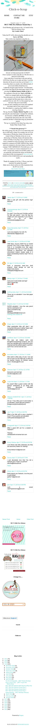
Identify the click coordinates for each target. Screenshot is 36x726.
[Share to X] (29, 183)
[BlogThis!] (27, 183)
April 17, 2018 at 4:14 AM (19, 197)
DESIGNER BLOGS (23, 724)
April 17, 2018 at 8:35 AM (23, 292)
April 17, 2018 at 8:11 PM (20, 458)
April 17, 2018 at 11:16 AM (22, 354)
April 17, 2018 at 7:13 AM (20, 278)
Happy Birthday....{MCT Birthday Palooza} (17, 692)
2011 (5, 709)
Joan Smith (10, 241)
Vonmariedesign (12, 209)
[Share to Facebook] (30, 183)
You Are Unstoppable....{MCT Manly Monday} (18, 681)
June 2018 (9, 675)
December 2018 (10, 665)
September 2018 (10, 670)
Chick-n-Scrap (18, 9)
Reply (9, 204)
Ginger (9, 324)
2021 (6, 659)
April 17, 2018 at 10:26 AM (22, 338)
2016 (6, 701)
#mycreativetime (27, 154)
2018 (6, 664)
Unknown (10, 370)
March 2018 (9, 694)
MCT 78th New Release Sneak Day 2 (16, 689)
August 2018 (9, 672)
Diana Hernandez (12, 228)
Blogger (21, 715)
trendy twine (15, 187)
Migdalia (10, 304)
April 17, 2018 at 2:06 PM (19, 412)
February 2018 (10, 696)
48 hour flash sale (11, 184)
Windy (9, 471)
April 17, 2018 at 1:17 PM (21, 381)
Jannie (9, 197)
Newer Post (6, 519)
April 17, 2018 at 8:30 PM (19, 471)
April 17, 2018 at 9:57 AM (20, 304)
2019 (6, 662)
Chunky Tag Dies (21, 184)
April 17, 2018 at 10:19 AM (20, 324)
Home (6, 15)
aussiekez (10, 354)
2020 (6, 660)
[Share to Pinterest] (32, 183)
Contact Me (19, 15)
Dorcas (9, 458)
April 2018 (9, 679)
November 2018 (10, 667)
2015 (6, 702)
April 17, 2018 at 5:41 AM (17, 263)
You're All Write (22, 187)
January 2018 (10, 697)
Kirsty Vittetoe (11, 442)
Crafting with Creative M (14, 314)
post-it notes (10, 186)
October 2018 (10, 669)
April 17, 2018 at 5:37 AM (22, 241)
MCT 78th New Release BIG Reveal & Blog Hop (19, 685)
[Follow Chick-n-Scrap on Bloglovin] (10, 619)
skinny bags (16, 186)
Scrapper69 (10, 425)
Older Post (30, 519)
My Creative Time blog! (18, 169)
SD (8, 263)
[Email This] (25, 183)
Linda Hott (10, 381)
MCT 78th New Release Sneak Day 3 (16, 687)
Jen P (9, 412)
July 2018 (9, 674)
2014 (6, 704)
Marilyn (9, 278)
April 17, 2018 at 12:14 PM (21, 370)
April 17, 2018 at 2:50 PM (22, 425)
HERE (31, 82)
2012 (6, 707)
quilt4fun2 (10, 338)
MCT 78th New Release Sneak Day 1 (16, 690)
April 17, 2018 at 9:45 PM (18, 485)
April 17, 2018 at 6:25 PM (24, 442)
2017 (6, 699)
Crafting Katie (11, 292)
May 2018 (9, 677)
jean (8, 485)
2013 (6, 706)
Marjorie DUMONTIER (14, 397)
